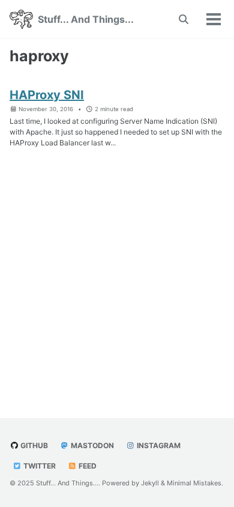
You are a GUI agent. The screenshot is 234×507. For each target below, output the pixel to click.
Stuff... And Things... (86, 19)
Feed (87, 465)
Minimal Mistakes (194, 483)
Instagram (158, 445)
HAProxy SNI (47, 95)
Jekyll (150, 483)
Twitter (39, 465)
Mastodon (91, 445)
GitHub (33, 445)
